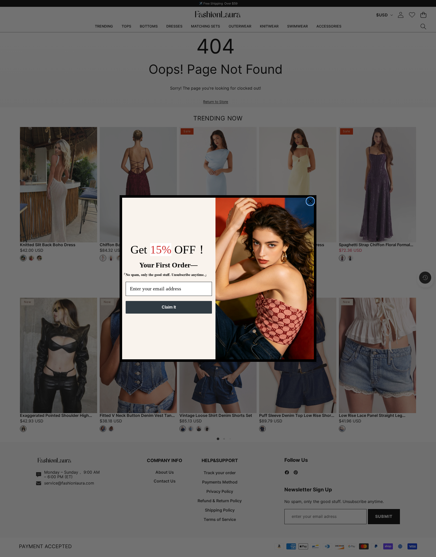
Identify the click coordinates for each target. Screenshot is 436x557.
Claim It (169, 307)
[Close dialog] (310, 201)
